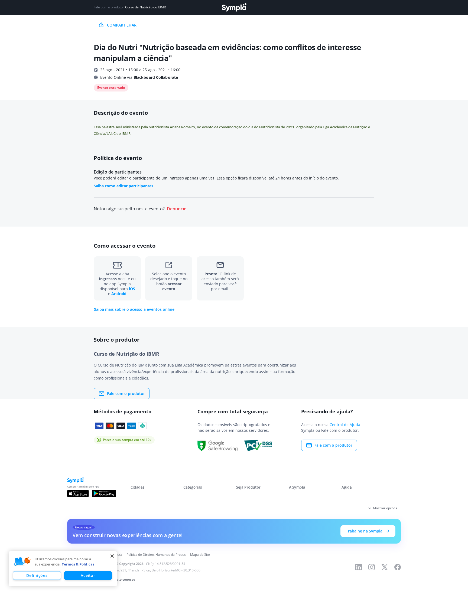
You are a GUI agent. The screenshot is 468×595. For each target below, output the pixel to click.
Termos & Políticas (78, 564)
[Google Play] (104, 493)
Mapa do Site (200, 554)
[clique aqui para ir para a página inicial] (234, 7)
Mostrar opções (385, 508)
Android (118, 293)
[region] (63, 568)
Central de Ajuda (345, 424)
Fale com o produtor (126, 393)
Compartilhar (121, 25)
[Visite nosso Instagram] (371, 567)
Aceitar (88, 575)
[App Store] (78, 493)
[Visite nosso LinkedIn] (358, 567)
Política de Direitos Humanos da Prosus (156, 554)
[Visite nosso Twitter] (384, 567)
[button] (22, 561)
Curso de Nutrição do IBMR (145, 7)
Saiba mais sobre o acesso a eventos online (134, 309)
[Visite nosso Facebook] (397, 567)
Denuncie (176, 208)
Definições (36, 575)
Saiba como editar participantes (123, 185)
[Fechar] (112, 556)
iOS (132, 288)
